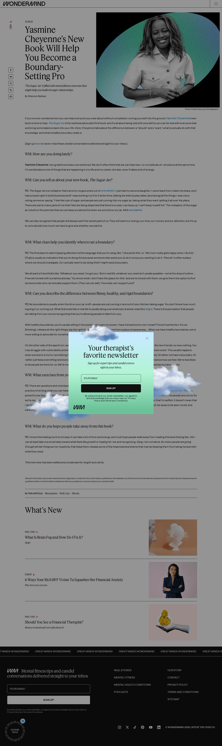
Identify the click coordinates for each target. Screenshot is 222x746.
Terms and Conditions (116, 401)
